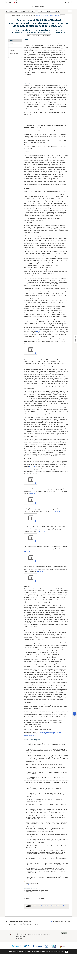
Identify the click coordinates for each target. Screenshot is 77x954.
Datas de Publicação (14, 53)
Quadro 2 (32, 466)
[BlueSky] (16, 938)
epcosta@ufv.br (28, 734)
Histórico (12, 56)
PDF (56, 11)
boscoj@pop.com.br (38, 734)
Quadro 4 (57, 511)
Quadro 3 (32, 493)
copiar (62, 15)
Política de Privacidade (58, 951)
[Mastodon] (17, 938)
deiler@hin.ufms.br (56, 732)
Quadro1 (40, 331)
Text (11, 46)
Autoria (29, 35)
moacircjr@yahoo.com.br (30, 735)
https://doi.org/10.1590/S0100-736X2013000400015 (47, 15)
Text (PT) (49, 11)
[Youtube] (21, 938)
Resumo (11, 40)
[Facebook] (20, 938)
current (28, 11)
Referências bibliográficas (13, 49)
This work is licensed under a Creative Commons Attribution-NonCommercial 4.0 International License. (48, 906)
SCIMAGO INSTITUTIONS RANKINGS (41, 35)
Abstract (40, 11)
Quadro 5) (42, 531)
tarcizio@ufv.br (28, 885)
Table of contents (13, 11)
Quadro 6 (28, 551)
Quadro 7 (41, 571)
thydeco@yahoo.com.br (45, 732)
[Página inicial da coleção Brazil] (10, 936)
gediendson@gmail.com (50, 734)
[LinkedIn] (18, 938)
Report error (75, 339)
